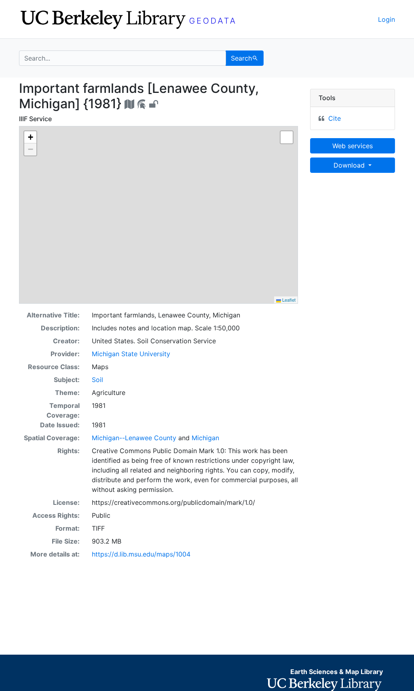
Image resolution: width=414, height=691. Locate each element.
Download (350, 165)
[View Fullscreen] (287, 137)
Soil (97, 380)
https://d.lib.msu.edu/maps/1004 (141, 554)
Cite (334, 118)
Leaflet (288, 299)
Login (386, 19)
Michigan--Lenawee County (134, 438)
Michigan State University (131, 354)
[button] (30, 137)
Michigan (205, 438)
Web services (352, 146)
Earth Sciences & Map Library (336, 672)
